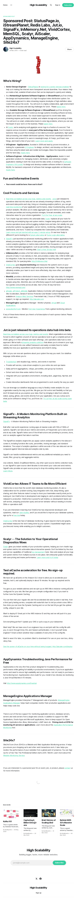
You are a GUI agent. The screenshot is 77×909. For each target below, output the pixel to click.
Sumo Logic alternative (55, 235)
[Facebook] (41, 879)
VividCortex (10, 265)
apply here (61, 107)
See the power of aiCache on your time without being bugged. (27, 647)
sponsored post (9, 16)
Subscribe (68, 5)
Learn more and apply (44, 141)
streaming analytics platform (33, 342)
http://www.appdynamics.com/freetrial (22, 683)
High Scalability (38, 5)
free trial (16, 515)
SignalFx (9, 239)
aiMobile (24, 291)
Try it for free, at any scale (52, 215)
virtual (53, 303)
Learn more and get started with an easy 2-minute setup (28, 232)
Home (5, 5)
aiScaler (9, 291)
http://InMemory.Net (39, 261)
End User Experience (36, 309)
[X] (36, 879)
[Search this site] (51, 5)
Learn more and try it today (47, 557)
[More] (11, 5)
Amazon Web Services (24, 296)
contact (67, 768)
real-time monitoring (14, 207)
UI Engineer (29, 147)
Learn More (7, 471)
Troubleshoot (11, 362)
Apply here (25, 153)
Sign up (38, 893)
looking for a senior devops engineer (55, 87)
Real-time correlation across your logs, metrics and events (28, 199)
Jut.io (54, 199)
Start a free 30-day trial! (46, 250)
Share (69, 49)
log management (38, 552)
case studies (24, 513)
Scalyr (10, 127)
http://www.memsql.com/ (15, 288)
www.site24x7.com (13, 309)
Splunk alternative (37, 235)
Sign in (57, 5)
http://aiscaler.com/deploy (62, 647)
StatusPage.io (33, 87)
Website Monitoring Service (14, 756)
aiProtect (16, 291)
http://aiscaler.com (37, 299)
